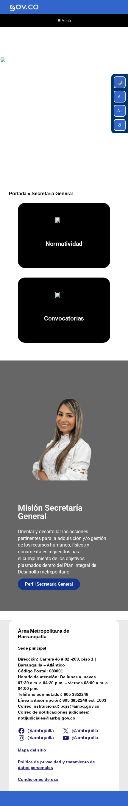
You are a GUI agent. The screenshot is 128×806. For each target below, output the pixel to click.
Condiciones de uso (38, 779)
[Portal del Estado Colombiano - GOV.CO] (24, 7)
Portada (17, 193)
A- (120, 96)
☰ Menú (64, 21)
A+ (119, 111)
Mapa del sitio (32, 750)
